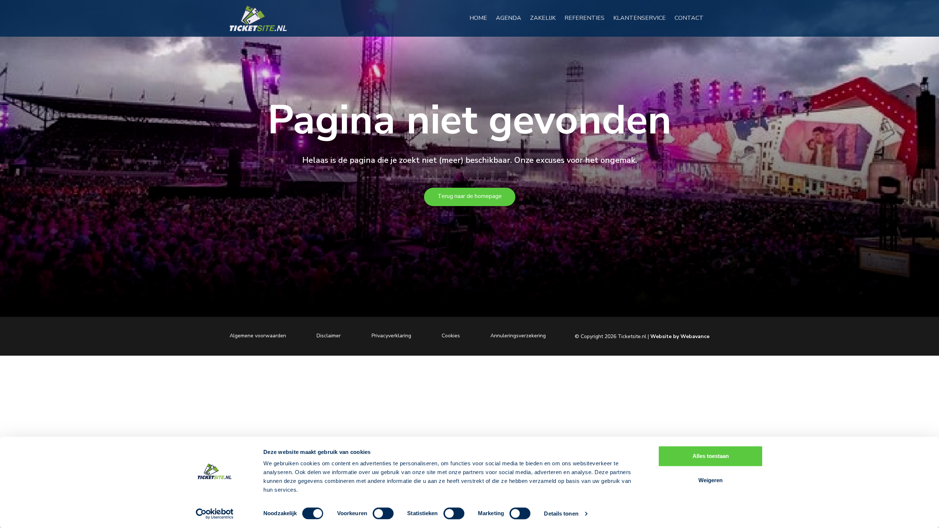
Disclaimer (329, 335)
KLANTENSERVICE (642, 18)
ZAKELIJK (546, 18)
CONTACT (692, 18)
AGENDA (511, 18)
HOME (481, 18)
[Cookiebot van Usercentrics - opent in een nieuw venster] (215, 513)
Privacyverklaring (391, 335)
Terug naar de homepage (470, 196)
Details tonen (561, 513)
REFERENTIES (587, 18)
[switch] (383, 513)
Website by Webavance (679, 336)
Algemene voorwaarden (258, 335)
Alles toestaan (711, 456)
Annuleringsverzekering (518, 335)
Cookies (451, 335)
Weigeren (710, 480)
